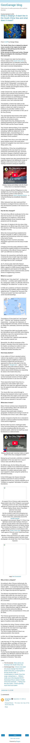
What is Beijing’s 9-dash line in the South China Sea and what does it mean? (14, 18)
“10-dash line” (13, 365)
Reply (6, 707)
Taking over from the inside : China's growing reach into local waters (14, 683)
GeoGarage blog (11, 4)
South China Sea (19, 61)
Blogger (18, 741)
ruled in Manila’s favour (20, 195)
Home (15, 735)
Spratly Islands (14, 518)
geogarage (8, 699)
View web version (15, 738)
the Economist (16, 576)
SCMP (6, 42)
